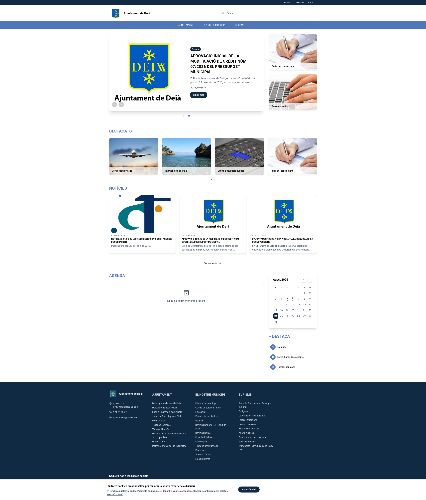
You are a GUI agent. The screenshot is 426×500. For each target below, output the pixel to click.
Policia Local (158, 441)
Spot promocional (248, 441)
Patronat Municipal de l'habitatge (169, 446)
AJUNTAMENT (187, 25)
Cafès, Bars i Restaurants (252, 415)
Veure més (213, 263)
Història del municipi (205, 403)
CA (311, 2)
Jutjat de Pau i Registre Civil (166, 416)
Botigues (243, 411)
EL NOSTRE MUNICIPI (216, 25)
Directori (300, 2)
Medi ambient (159, 420)
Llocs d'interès (202, 459)
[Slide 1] (184, 116)
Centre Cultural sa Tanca (208, 407)
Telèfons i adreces (161, 425)
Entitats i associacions (206, 416)
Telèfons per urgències (206, 446)
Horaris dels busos (204, 437)
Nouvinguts (201, 441)
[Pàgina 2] (214, 179)
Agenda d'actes (203, 454)
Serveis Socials (203, 433)
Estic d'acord (249, 489)
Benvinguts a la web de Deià (166, 403)
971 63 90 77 (120, 412)
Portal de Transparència (164, 407)
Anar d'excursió (246, 433)
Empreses (200, 450)
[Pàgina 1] (211, 179)
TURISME (241, 25)
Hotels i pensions (247, 424)
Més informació (115, 494)
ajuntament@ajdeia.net (125, 417)
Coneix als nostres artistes (252, 437)
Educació (200, 412)
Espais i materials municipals (167, 412)
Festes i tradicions (248, 420)
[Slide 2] (189, 116)
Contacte (287, 2)
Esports (199, 420)
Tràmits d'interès (160, 429)
